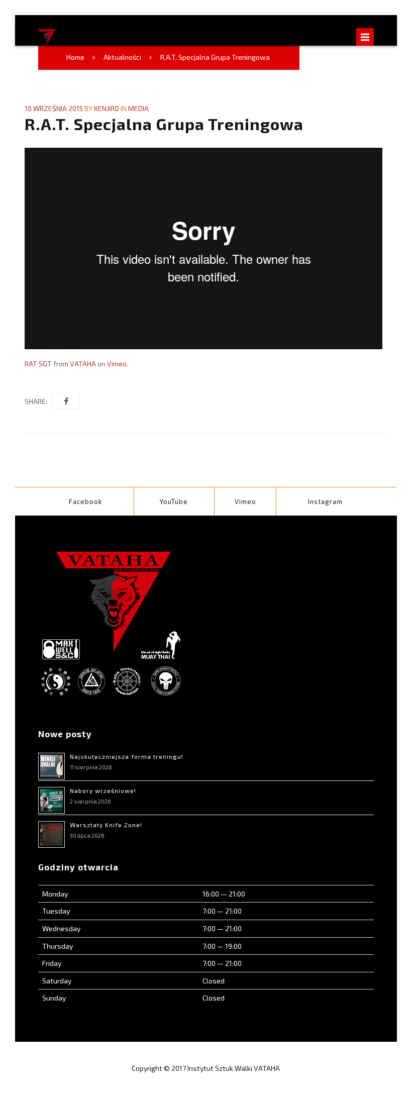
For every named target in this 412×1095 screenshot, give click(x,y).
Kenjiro (106, 108)
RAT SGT (38, 363)
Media (138, 108)
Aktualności (122, 57)
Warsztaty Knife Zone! (106, 824)
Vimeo (117, 363)
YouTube (174, 501)
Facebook (85, 501)
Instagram (325, 501)
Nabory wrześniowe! (103, 790)
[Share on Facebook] (66, 401)
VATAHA (83, 363)
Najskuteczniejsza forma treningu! (126, 756)
